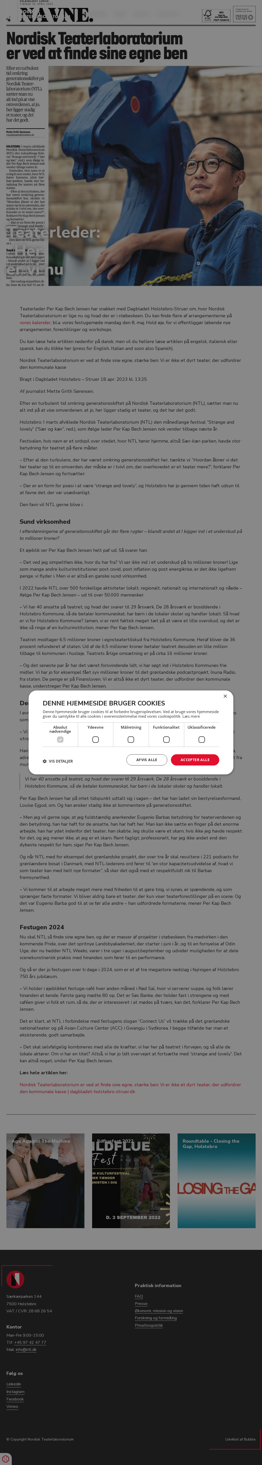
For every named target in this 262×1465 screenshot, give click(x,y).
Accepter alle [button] (195, 759)
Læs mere (191, 716)
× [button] (225, 696)
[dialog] (131, 732)
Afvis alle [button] (146, 759)
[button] (58, 761)
